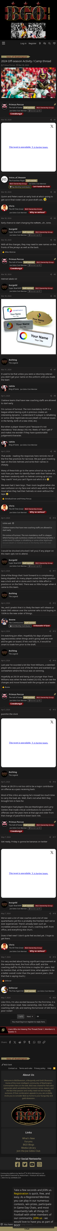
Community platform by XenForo (22, 1173)
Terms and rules (25, 1068)
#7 (55, 369)
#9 (55, 451)
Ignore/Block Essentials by (23, 1175)
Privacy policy (39, 1068)
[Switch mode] (54, 43)
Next (29, 1016)
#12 (54, 603)
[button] (3, 43)
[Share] (51, 119)
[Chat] (44, 43)
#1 (55, 120)
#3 (55, 218)
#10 (54, 518)
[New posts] (39, 43)
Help (49, 1068)
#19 (54, 957)
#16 (54, 782)
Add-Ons (5, 1178)
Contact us (12, 1068)
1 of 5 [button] (21, 1016)
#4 (55, 240)
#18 (54, 913)
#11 (54, 571)
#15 (54, 709)
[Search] (49, 43)
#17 (54, 837)
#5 (55, 274)
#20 (54, 997)
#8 (55, 396)
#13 (54, 631)
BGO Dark (7, 1064)
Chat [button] (28, 1228)
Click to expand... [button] (29, 546)
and (18, 499)
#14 (54, 660)
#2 (55, 192)
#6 (55, 296)
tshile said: (7, 523)
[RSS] (54, 1068)
